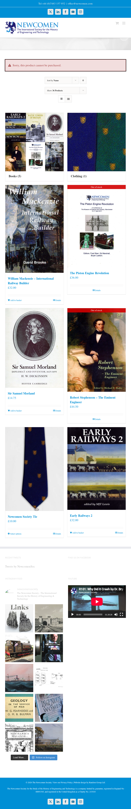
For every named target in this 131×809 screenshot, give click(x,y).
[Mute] (116, 614)
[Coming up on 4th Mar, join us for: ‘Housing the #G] (49, 738)
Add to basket (15, 300)
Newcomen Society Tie (22, 516)
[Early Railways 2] (96, 468)
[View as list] (68, 99)
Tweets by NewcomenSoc (20, 566)
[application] (97, 601)
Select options (15, 533)
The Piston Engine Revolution (89, 273)
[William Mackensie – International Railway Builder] (34, 229)
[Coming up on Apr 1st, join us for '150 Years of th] (49, 678)
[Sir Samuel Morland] (34, 348)
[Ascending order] (83, 80)
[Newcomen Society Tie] (34, 469)
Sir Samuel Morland (21, 393)
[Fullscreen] (121, 614)
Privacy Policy (66, 782)
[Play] (72, 614)
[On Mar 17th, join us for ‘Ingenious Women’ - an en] (49, 708)
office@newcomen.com (80, 3)
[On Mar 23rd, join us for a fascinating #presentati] (19, 708)
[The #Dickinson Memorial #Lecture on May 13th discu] (49, 618)
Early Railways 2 (81, 515)
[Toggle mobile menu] (124, 23)
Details (58, 300)
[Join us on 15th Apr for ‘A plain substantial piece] (19, 678)
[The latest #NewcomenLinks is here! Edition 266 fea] (19, 618)
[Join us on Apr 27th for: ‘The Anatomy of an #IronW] (19, 648)
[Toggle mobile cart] (117, 23)
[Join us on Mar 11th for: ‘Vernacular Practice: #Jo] (19, 738)
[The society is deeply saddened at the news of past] (49, 648)
